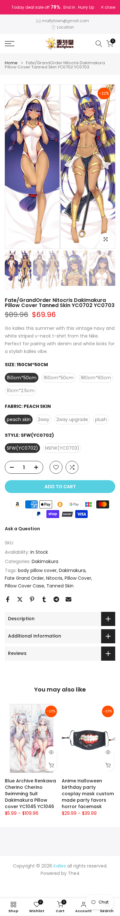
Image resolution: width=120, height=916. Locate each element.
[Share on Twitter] (20, 599)
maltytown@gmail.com (65, 20)
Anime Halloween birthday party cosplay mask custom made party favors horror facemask (88, 794)
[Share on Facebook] (8, 599)
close (109, 7)
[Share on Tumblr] (44, 599)
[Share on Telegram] (56, 599)
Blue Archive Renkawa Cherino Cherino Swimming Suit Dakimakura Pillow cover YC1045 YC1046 (30, 794)
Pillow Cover (78, 578)
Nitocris (54, 578)
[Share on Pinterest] (32, 599)
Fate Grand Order (24, 578)
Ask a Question (22, 528)
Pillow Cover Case (24, 586)
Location (65, 27)
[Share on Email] (68, 599)
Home (11, 63)
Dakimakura (45, 561)
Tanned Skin (60, 586)
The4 (74, 873)
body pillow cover (37, 570)
